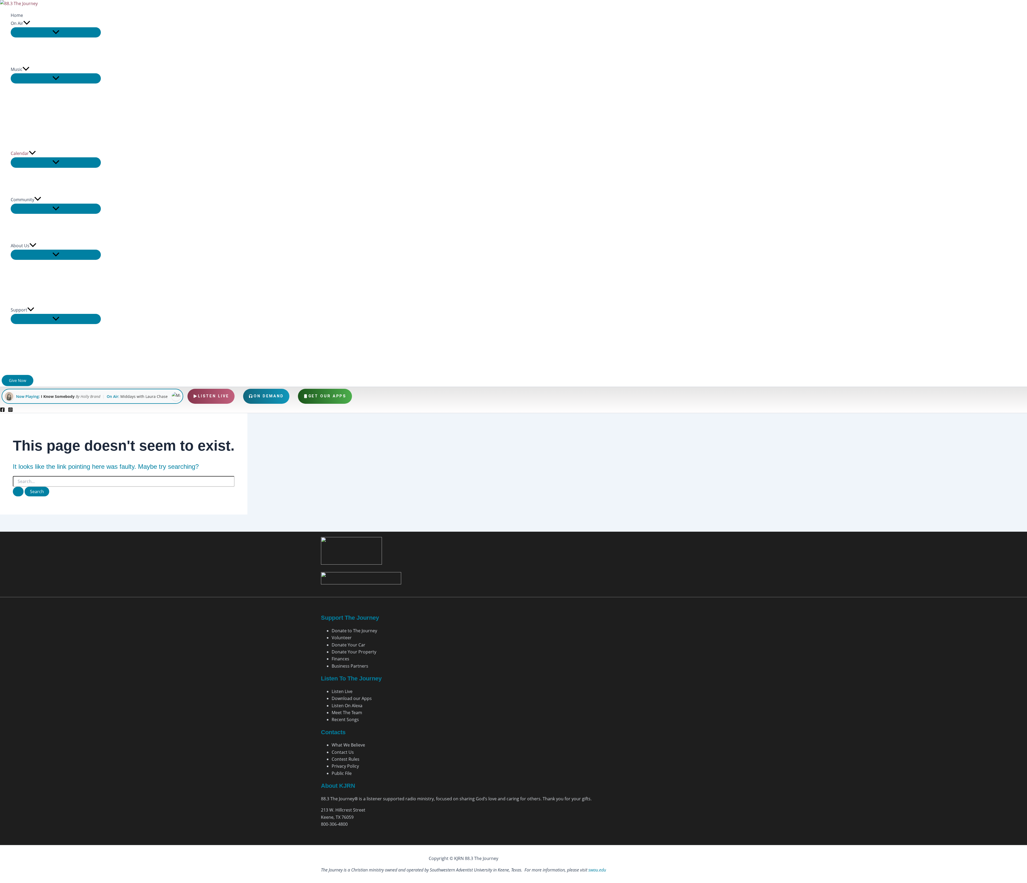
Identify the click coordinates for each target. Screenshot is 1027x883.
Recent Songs (345, 719)
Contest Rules (345, 759)
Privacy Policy (345, 766)
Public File (342, 773)
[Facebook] (2, 410)
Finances (340, 659)
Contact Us (343, 752)
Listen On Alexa (347, 706)
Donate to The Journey (354, 631)
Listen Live (213, 396)
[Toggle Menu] (56, 32)
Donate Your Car (348, 645)
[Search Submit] (18, 491)
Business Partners (350, 666)
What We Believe (348, 745)
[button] (26, 23)
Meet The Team (347, 712)
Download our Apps (352, 698)
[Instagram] (10, 410)
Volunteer (342, 638)
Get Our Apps (327, 396)
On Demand (269, 396)
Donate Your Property (354, 652)
